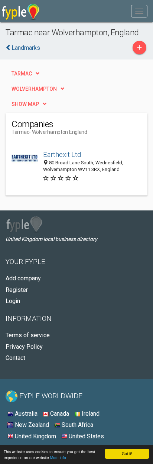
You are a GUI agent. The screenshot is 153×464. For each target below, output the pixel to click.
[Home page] (20, 11)
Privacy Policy (24, 346)
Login (13, 300)
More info (58, 457)
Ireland (90, 413)
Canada (59, 413)
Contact (15, 357)
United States (85, 436)
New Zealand (31, 424)
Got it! (127, 453)
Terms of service (28, 335)
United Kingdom (34, 436)
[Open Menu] (139, 11)
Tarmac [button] (22, 74)
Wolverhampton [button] (34, 89)
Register (17, 289)
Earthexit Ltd (62, 154)
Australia (25, 413)
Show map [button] (25, 104)
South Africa (76, 424)
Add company (23, 278)
